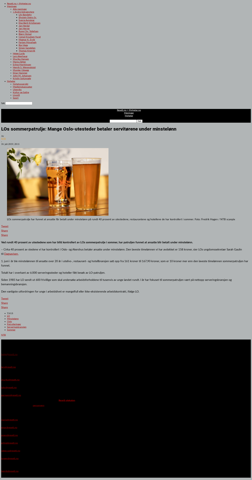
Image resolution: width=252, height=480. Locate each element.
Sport (16, 98)
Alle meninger (20, 9)
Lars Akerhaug (20, 56)
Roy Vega (23, 45)
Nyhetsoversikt (20, 84)
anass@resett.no (9, 435)
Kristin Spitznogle (22, 78)
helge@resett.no (9, 354)
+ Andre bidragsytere (23, 12)
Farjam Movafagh (27, 42)
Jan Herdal (24, 26)
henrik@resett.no (10, 471)
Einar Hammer (20, 73)
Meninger (12, 6)
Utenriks (17, 89)
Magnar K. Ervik (27, 40)
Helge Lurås (19, 53)
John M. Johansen (22, 76)
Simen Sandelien (27, 48)
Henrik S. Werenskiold (24, 67)
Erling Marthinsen (22, 65)
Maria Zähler (19, 62)
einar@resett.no (9, 427)
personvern (38, 405)
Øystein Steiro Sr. (28, 17)
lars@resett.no (8, 367)
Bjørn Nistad (25, 34)
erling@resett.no (9, 443)
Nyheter (11, 81)
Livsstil (16, 95)
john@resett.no (9, 387)
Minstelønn (13, 319)
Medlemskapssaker (22, 87)
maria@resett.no (9, 420)
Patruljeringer (14, 324)
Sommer (11, 330)
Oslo (9, 321)
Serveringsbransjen (16, 327)
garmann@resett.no (11, 395)
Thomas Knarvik (27, 51)
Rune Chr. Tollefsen (28, 31)
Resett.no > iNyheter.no (19, 3)
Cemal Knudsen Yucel (30, 37)
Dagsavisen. (11, 253)
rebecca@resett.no (10, 451)
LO (8, 316)
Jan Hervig (24, 28)
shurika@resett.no (10, 380)
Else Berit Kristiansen (29, 23)
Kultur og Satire (21, 92)
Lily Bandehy (25, 15)
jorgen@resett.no (10, 458)
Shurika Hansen (21, 59)
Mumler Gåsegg (21, 70)
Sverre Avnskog (26, 20)
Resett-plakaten (67, 400)
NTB (3, 139)
